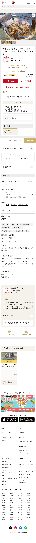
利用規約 (4, 470)
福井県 (12, 503)
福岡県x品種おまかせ (22, 231)
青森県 (12, 493)
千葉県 (28, 498)
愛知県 (20, 505)
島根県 (28, 510)
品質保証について (6, 437)
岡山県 (3, 512)
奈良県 (3, 510)
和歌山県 (12, 510)
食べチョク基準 (6, 435)
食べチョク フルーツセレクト (26, 471)
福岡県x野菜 (7, 228)
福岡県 (8, 210)
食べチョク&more (23, 477)
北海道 (3, 493)
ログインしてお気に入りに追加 (19, 97)
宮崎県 (3, 519)
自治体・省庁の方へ (24, 453)
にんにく (14, 205)
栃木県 (3, 498)
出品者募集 (21, 432)
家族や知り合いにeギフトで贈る (19, 87)
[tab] (6, 140)
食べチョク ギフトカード (25, 474)
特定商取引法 (5, 475)
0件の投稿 (22, 71)
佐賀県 (3, 517)
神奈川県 (12, 500)
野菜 (7, 205)
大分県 (28, 517)
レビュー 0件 (15, 71)
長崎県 (12, 517)
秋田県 (3, 495)
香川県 (3, 514)
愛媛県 (12, 514)
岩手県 (20, 493)
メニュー (33, 3)
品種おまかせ (23, 205)
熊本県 (20, 517)
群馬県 (12, 498)
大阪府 (20, 507)
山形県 (12, 495)
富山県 (28, 500)
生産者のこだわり (9, 299)
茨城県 (28, 495)
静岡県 (12, 505)
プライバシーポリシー (7, 472)
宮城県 (28, 493)
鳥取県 (20, 510)
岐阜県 (3, 505)
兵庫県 (28, 507)
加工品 (8, 202)
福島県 (20, 495)
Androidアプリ (22, 482)
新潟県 (20, 500)
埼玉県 (20, 498)
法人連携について (23, 450)
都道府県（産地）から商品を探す (11, 489)
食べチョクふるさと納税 (25, 462)
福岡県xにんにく (8, 231)
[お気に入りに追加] (33, 15)
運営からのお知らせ (7, 467)
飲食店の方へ (5, 440)
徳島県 (28, 512)
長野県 (28, 503)
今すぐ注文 (10, 81)
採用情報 (4, 484)
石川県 (3, 503)
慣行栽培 (6, 224)
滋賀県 (3, 507)
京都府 (12, 507)
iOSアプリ (21, 480)
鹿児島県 (12, 519)
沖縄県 (20, 519)
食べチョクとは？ (6, 432)
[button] (18, 154)
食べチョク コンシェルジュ (26, 469)
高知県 (20, 514)
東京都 (3, 500)
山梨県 (20, 503)
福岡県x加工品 (18, 228)
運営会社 (4, 462)
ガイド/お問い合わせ (7, 464)
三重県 (28, 505)
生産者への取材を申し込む (25, 441)
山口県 (20, 512)
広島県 (12, 512)
